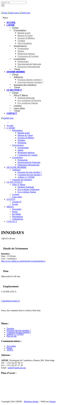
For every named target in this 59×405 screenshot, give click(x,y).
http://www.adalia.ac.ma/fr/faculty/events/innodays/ (23, 261)
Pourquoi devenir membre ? (19, 330)
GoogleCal (15, 301)
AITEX (10, 350)
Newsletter (11, 346)
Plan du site (12, 336)
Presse (9, 348)
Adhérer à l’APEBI (15, 334)
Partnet (53, 401)
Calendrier (5, 301)
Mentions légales (31, 401)
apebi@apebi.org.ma (17, 368)
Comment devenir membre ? (19, 332)
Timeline (10, 328)
